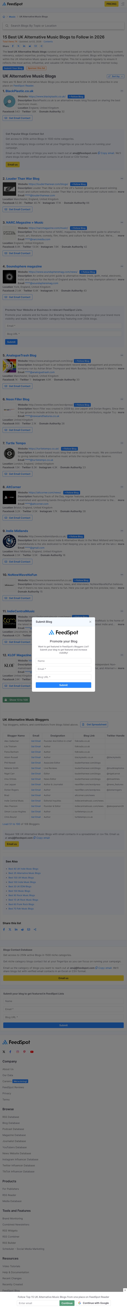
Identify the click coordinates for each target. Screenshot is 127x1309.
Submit (63, 685)
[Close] (90, 622)
